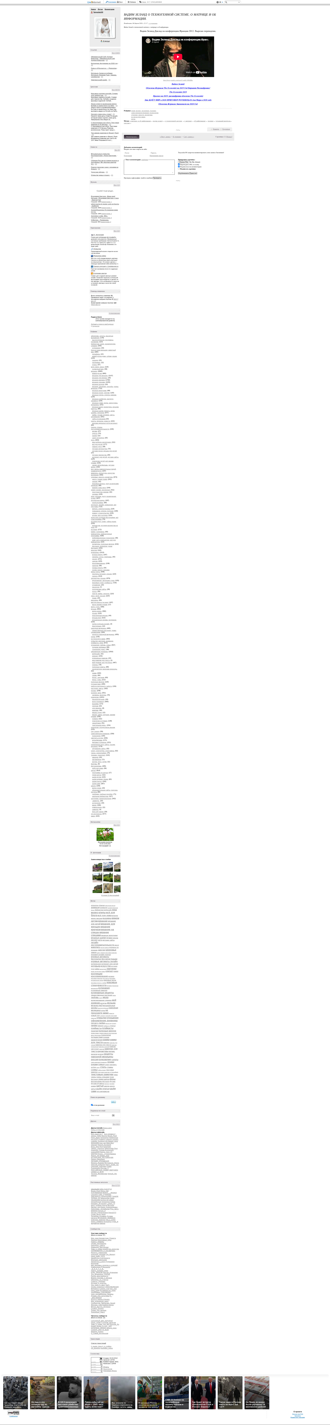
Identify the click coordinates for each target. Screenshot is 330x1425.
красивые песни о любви (98, 983)
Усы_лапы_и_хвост (98, 1285)
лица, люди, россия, (98, 596)
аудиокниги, (96, 348)
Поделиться (226, 129)
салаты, (95, 576)
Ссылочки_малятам (108, 1323)
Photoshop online (99, 256)
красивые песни (110, 980)
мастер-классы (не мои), (100, 602)
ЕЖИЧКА (94, 1154)
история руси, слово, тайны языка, (103, 521)
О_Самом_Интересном (99, 1333)
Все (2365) (116, 53)
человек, (95, 494)
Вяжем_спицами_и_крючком (101, 1278)
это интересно (103, 1091)
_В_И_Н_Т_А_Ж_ (97, 1269)
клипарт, (95, 656)
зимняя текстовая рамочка (108, 952)
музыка (111, 1003)
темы (116, 1075)
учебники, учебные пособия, (102, 794)
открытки (101, 1017)
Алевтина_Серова (98, 1150)
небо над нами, (97, 768)
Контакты (298, 1416)
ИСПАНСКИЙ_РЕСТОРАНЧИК (102, 1157)
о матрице (188, 121)
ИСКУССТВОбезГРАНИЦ (100, 1299)
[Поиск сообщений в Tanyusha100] (113, 1102)
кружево (109, 985)
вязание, (94, 371)
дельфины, (96, 354)
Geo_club (113, 1289)
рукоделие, (95, 697)
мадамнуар (95, 1223)
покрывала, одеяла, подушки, (103, 511)
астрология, (96, 803)
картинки (111, 968)
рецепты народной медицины (102, 1055)
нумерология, (97, 807)
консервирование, (98, 563)
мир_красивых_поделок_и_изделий (104, 1265)
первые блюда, (97, 568)
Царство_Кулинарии (110, 1272)
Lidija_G (101, 1195)
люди (100, 997)
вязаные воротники (109, 935)
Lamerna (108, 1139)
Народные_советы (98, 1245)
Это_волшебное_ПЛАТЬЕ (100, 1274)
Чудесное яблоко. (98, 172)
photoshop (94, 905)
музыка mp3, (96, 618)
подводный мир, (98, 369)
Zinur (116, 1148)
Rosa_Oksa (95, 1147)
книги (116, 971)
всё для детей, (97, 444)
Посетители (107, 1369)
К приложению (114, 313)
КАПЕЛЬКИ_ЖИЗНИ (98, 1328)
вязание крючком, (98, 380)
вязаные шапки (98, 938)
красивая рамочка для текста (100, 978)
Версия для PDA (297, 1414)
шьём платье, (97, 781)
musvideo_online (107, 1348)
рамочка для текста (103, 1045)
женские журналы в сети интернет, (105, 423)
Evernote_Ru (114, 1324)
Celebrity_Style (96, 1330)
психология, (96, 736)
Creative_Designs (97, 1308)
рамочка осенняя (104, 1046)
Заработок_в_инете (98, 1262)
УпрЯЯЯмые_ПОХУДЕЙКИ (101, 1292)
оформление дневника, (99, 652)
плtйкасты (107, 1026)
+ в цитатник (152, 23)
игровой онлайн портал (101, 955)
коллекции (96, 973)
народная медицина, (98, 628)
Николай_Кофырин (98, 1165)
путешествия (97, 1037)
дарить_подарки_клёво (99, 1271)
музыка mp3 (96, 1005)
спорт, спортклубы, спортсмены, (103, 751)
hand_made (95, 1290)
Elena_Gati (105, 1191)
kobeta (112, 1202)
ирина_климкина (97, 1222)
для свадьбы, (97, 708)
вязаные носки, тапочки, (101, 393)
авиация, (95, 757)
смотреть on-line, (97, 738)
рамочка (106, 1043)
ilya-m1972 (95, 1139)
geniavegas (104, 1138)
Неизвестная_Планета (107, 1238)
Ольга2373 (112, 1213)
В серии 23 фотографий (110, 895)
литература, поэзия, (98, 578)
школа (106, 1086)
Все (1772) (116, 1185)
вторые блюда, (97, 555)
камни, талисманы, (98, 532)
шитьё (100, 1085)
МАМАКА (94, 1211)
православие (95, 1033)
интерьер (95, 966)
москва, (95, 431)
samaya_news (111, 1328)
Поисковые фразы (110, 1371)
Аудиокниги (110, 1262)
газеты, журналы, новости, (100, 421)
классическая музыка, (100, 615)
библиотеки (99, 910)
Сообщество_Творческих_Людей (103, 1303)
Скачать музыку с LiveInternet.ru (105, 266)
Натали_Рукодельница (99, 1213)
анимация (103, 908)
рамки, (94, 673)
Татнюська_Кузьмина (98, 1216)
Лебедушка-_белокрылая (100, 1209)
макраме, (95, 710)
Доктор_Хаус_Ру (106, 1152)
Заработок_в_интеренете (100, 1258)
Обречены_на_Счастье (99, 1280)
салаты (114, 1059)
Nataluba (108, 1195)
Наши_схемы (96, 1323)
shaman (102, 905)
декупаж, (95, 706)
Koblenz (102, 1139)
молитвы (103, 1003)
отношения (112, 1017)
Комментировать (131, 137)
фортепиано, (97, 626)
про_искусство (113, 1249)
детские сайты (108, 940)
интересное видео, (98, 500)
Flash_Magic (95, 1138)
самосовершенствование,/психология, (145, 113)
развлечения (96, 1040)
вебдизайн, (96, 654)
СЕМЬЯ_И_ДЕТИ (97, 1172)
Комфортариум (108, 1305)
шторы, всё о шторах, (100, 515)
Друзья (100, 9)
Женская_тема (96, 1305)
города (115, 938)
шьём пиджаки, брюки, (100, 779)
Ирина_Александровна (108, 1207)
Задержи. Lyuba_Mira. (99, 216)
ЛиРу (107, 1285)
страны (110, 1067)
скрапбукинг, (96, 723)
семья (101, 1064)
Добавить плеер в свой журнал (102, 324)
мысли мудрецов (103, 1008)
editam (111, 1200)
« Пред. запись (165, 137)
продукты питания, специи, (102, 574)
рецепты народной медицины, (103, 634)
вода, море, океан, (97, 367)
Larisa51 (115, 1139)
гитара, (94, 613)
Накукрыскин (95, 326)
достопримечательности (102, 945)
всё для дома (105, 915)
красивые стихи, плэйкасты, (102, 583)
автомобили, (96, 759)
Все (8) (117, 150)
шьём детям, (96, 777)
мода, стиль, (95, 607)
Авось (144, 2)
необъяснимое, (98, 503)
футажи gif (95, 1083)
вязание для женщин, (100, 376)
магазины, (94, 600)
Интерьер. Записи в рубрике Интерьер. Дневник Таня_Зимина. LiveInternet (104, 75)
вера (114, 910)
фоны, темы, (97, 680)
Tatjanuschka (109, 1148)
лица (114, 995)
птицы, (94, 365)
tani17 (93, 1205)
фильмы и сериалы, (99, 742)
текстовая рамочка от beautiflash (108, 1072)
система (127, 123)
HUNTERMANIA (96, 1193)
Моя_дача (94, 1238)
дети (100, 940)
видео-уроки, (97, 788)
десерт (94, 940)
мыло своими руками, (100, 605)
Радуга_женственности (99, 1276)
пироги (100, 1026)
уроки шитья (103, 1079)
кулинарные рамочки (99, 990)
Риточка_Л (105, 1168)
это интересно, (96, 814)
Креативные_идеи (104, 1240)
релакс (112, 1051)
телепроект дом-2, (99, 649)
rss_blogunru (95, 1348)
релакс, (93, 691)
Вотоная (111, 1205)
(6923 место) (95, 305)
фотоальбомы (96, 1081)
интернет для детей (109, 964)
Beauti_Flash (112, 1136)
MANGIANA (95, 1143)
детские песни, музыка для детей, (104, 451)
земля (93, 952)
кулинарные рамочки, (100, 658)
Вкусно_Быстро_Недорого (100, 1307)
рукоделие (105, 1059)
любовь (95, 997)
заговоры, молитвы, (99, 695)
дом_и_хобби (111, 1220)
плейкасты (96, 1028)
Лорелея (94, 1240)
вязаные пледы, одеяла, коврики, (104, 395)
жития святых (105, 947)
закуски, (95, 561)
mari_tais (103, 1143)
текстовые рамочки (102, 1074)
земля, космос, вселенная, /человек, (143, 111)
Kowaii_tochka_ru (97, 1326)
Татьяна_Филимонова (99, 1174)
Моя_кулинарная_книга (99, 1301)
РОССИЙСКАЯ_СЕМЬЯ (100, 1170)
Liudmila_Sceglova (98, 1141)
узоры (93, 1077)
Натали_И (102, 1211)
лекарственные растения (101, 995)
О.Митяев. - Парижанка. (100, 220)
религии (94, 1054)
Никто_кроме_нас (112, 1165)
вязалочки (94, 1263)
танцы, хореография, (99, 753)
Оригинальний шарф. (99, 80)
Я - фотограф (98, 235)
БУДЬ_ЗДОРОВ (96, 1272)
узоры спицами (102, 1077)
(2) (92, 157)
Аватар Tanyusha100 (104, 27)
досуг (116, 945)
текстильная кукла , (99, 725)
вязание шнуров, (98, 384)
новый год (95, 1015)
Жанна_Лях (95, 1156)
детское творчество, (99, 455)
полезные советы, (99, 667)
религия (101, 1054)
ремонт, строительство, (100, 513)
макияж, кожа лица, (99, 488)
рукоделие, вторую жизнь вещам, (103, 727)
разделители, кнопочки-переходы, (104, 669)
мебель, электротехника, (101, 509)
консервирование (99, 976)
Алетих (104, 1205)
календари (103, 969)
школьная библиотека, (100, 796)
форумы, (94, 764)
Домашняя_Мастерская (100, 1247)
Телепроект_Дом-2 (98, 1312)
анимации (95, 907)
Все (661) (116, 1124)
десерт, (95, 559)
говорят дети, (97, 447)
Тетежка (110, 1216)
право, (94, 598)
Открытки (97, 249)
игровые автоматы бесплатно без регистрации (104, 958)
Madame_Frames (97, 1332)
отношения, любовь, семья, (101, 645)
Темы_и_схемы (96, 1249)
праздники (97, 1035)
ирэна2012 (108, 1222)
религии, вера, (96, 693)
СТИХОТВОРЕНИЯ (112, 1287)
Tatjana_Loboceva (97, 1148)
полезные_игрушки (98, 1254)
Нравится (216, 129)
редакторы (103, 1051)
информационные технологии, (103, 538)
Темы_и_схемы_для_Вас (100, 1324)
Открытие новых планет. (100, 175)
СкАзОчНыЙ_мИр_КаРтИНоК (102, 1321)
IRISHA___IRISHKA (110, 1193)
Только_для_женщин (98, 1310)
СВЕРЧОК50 (113, 1170)
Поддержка (218, 2)
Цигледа (94, 1218)
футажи (112, 1081)
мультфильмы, (97, 740)
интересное (96, 964)
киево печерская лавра (98, 971)
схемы (94, 1070)
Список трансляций (98, 1343)
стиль (103, 1067)
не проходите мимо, (98, 639)
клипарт (109, 971)
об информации (199, 121)
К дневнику (177, 137)
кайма (97, 969)
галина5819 (95, 1152)
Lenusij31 (94, 1195)
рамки (106, 1039)
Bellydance (95, 1289)
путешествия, (96, 684)
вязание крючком (100, 928)
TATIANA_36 (95, 1198)
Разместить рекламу (298, 1417)
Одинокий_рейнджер (98, 1166)
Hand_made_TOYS (98, 1256)
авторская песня (110, 905)
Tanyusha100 (92, 12)
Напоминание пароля (156, 156)
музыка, (94, 609)
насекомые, (96, 362)
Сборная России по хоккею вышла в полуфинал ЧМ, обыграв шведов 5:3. (105, 162)
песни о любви (98, 1023)
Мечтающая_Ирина (111, 1163)
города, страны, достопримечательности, (100, 428)
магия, (94, 805)
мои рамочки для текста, (101, 660)
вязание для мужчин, (100, 378)
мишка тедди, (97, 712)
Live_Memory (110, 1254)
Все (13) (117, 185)
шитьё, (93, 770)
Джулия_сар (95, 1207)
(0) (107, 60)
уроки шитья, (97, 775)
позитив (94, 1031)
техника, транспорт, (98, 755)
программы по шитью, (100, 773)
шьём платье (102, 1088)
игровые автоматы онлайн (104, 961)
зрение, (95, 481)
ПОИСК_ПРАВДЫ (97, 1242)
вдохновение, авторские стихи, (103, 580)
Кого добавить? (109, 1134)
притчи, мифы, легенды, (101, 594)
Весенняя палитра (105, 842)
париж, (94, 436)
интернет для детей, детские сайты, (105, 457)
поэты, (94, 591)
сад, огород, (95, 731)
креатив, (94, 550)
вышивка (107, 918)
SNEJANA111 (96, 1196)
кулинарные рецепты (102, 992)
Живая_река (104, 1156)
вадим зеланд (158, 121)
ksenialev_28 (95, 1204)
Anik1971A (108, 1189)
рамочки (101, 1049)
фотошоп (105, 1081)
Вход (121, 2)
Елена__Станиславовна (107, 1154)
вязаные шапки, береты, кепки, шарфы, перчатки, (103, 412)
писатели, (96, 587)
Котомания (104, 1290)
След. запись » (189, 137)
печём (94, 1025)
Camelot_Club (104, 1289)
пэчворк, (95, 719)
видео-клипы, (97, 611)
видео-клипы (98, 912)
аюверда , (96, 801)
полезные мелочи (107, 1031)
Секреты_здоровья (98, 1281)
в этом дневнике (99, 1105)
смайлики (144, 160)
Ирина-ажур (107, 1128)
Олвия (109, 1166)
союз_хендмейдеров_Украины (102, 1294)
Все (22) (117, 231)
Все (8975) (116, 90)
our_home (112, 1290)
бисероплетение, (98, 699)
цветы (101, 1083)
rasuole (103, 1204)
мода (105, 997)
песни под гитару (110, 1023)
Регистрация (112, 2)
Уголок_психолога (97, 1287)
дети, (93, 440)
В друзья (106, 41)
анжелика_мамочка (98, 1220)
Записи (93, 9)
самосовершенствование (99, 1062)
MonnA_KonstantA (104, 1145)
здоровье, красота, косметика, (102, 477)
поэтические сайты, (99, 589)
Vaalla (112, 1198)
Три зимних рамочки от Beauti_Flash (105, 133)
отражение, (96, 585)
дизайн (94, 942)
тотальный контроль (223, 121)
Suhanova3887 (106, 1196)
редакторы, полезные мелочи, (103, 544)
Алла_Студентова (97, 1130)
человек (111, 1083)
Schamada (107, 1147)
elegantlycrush (96, 1202)
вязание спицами (100, 934)
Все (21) (117, 825)
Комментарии (109, 9)
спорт (98, 1067)
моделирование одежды (101, 1000)
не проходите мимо (100, 1011)
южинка (94, 1175)
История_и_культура (98, 1283)
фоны (113, 1079)
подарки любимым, (99, 647)
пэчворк (106, 1037)
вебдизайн (108, 910)
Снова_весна (96, 1214)
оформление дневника (104, 1020)
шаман (93, 1086)
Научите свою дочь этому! (101, 114)
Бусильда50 (109, 1150)
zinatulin (99, 1205)
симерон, (95, 809)
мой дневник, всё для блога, (102, 662)
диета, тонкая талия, (100, 479)
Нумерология (96, 1267)
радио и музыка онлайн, (101, 624)
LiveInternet (95, 2)
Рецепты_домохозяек (99, 1253)
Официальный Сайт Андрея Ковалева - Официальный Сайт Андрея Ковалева (103, 58)
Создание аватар (100, 273)
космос (111, 976)
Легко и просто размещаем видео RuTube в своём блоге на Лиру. (104, 105)
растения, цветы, (97, 688)
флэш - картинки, (98, 677)
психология (106, 1035)
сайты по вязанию (99, 419)
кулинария (104, 988)
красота (101, 985)
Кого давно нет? (97, 1134)
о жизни (102, 1015)
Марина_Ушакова (97, 1163)
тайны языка (102, 1070)
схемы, (94, 675)
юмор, (93, 816)
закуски (101, 950)
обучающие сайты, (99, 749)
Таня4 (103, 1214)
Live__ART (108, 1326)
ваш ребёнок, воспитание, (102, 442)
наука (103, 1010)
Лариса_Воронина (98, 1159)
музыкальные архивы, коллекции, (104, 620)
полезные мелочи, (98, 682)
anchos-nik (105, 1200)
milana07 (94, 1145)
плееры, (95, 665)
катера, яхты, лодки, (99, 762)
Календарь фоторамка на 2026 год (104, 63)
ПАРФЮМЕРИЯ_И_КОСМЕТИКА (103, 1251)
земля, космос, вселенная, (101, 490)
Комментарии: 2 (106, 213)
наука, (93, 637)
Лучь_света (114, 1209)
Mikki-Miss (110, 1143)
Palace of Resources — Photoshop (104, 68)
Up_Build (105, 1330)
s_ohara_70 (110, 1204)
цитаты (107, 1083)
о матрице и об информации (140, 121)
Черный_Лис (112, 1174)
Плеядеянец (95, 1168)
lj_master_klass (96, 1346)
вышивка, (95, 704)
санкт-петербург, (98, 438)
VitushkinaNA (95, 1200)
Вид (221, 3)
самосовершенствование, (100, 734)
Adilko (99, 1136)
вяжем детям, (97, 373)
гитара (109, 938)
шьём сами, (96, 784)
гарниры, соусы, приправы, (102, 557)
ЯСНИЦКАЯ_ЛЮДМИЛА (106, 1218)
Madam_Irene (113, 1141)
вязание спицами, (98, 382)
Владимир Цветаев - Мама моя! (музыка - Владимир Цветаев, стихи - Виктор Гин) (105, 198)
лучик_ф (115, 1222)
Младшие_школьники (99, 1260)
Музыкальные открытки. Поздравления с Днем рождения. (103, 155)
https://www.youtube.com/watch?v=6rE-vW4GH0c (178, 80)
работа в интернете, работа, (101, 686)
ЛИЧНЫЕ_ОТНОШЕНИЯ (100, 1161)
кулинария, (95, 552)
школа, (93, 786)
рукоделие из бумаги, (100, 721)
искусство (106, 966)
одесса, (95, 433)
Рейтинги (133, 2)
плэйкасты (107, 1028)
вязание (103, 921)
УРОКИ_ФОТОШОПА (98, 1244)
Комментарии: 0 (106, 218)
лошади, (95, 360)
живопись (95, 947)
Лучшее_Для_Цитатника (100, 1296)
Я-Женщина (105, 1267)
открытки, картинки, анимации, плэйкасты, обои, (102, 642)
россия (94, 1059)
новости (111, 1013)
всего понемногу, (98, 702)
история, (94, 529)
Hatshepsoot (113, 1138)
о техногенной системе (173, 121)
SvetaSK (115, 1196)
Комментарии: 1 (106, 202)
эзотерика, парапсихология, (101, 798)
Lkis (106, 1141)
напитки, (95, 566)
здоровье (110, 949)
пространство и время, (100, 492)
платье (113, 1026)
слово (107, 1065)
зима (98, 952)
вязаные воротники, (99, 391)
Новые (229, 137)
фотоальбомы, (96, 766)
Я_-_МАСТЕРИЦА (101, 1297)
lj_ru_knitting (106, 1346)
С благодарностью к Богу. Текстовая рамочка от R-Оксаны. (105, 123)
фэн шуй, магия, (98, 812)
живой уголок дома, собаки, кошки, (104, 356)
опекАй (105, 1249)
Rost (101, 1147)
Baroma (104, 1136)
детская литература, (99, 449)
